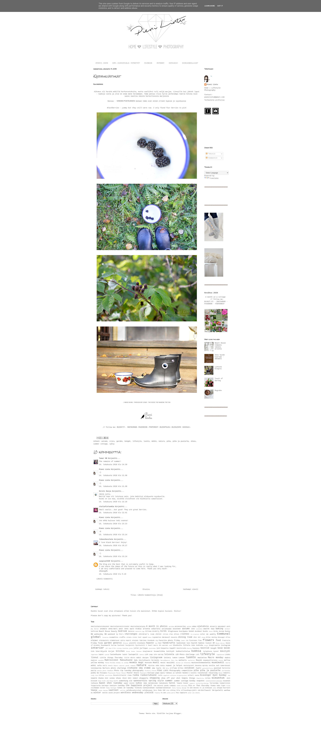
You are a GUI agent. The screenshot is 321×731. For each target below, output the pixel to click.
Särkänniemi (153, 683)
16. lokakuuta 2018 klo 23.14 (113, 556)
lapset (101, 654)
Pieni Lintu (104, 469)
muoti (156, 662)
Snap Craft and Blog (105, 681)
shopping (155, 678)
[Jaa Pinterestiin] (107, 438)
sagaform (166, 675)
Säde (145, 683)
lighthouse (220, 654)
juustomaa (152, 648)
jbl (107, 648)
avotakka (199, 629)
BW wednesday (97, 634)
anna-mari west (115, 629)
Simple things (188, 678)
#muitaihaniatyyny (137, 626)
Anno (126, 629)
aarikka (171, 626)
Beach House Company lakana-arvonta (220, 346)
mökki (154, 441)
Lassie (107, 654)
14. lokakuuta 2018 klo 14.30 (113, 465)
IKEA (193, 645)
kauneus (195, 648)
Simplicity (200, 678)
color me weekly (208, 634)
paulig (93, 670)
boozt (211, 631)
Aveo (193, 629)
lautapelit (133, 654)
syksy (111, 444)
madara (227, 658)
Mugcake (218, 390)
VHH (164, 690)
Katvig (189, 648)
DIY (199, 637)
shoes (193, 441)
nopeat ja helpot (174, 665)
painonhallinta (207, 668)
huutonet (121, 645)
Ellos (228, 637)
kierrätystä (101, 651)
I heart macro (152, 645)
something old (125, 681)
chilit (158, 634)
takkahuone (163, 683)
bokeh (191, 631)
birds (163, 631)
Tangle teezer (182, 683)
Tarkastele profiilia (214, 100)
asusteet (177, 629)
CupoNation (156, 637)
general (117, 643)
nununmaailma (96, 668)
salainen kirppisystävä (178, 675)
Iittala (186, 645)
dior (195, 637)
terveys (105, 686)
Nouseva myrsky (201, 665)
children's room (146, 634)
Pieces (154, 670)
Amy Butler (95, 629)
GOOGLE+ (186, 427)
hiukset (209, 643)
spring (152, 681)
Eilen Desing (211, 637)
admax (194, 626)
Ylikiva (157, 693)
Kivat (128, 651)
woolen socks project (111, 693)
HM (214, 643)
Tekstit (211, 154)
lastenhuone (115, 654)
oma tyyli (156, 668)
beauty (114, 631)
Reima (220, 673)
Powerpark (143, 673)
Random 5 (185, 673)
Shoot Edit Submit (130, 678)
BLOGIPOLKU (165, 427)
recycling (213, 673)
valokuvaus (147, 690)
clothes (184, 634)
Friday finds (97, 643)
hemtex (201, 643)
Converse (105, 637)
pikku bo (95, 673)
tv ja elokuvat (206, 688)
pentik (99, 670)
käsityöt (225, 651)
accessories (180, 626)
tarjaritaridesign (202, 683)
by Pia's (120, 634)
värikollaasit (204, 690)
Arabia (138, 629)
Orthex (180, 668)
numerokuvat (225, 665)
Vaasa (94, 690)
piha (169, 441)
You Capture (181, 693)
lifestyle (137, 441)
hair (160, 643)
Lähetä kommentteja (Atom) (150, 595)
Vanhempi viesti (190, 589)
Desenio (174, 637)
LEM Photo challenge (185, 654)
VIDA (167, 690)
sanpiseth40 (104, 561)
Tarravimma (214, 683)
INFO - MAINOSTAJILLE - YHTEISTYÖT (126, 63)
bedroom (122, 631)
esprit (128, 640)
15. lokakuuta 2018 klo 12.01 (113, 513)
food (218, 640)
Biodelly (155, 631)
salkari (191, 675)
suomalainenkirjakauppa (214, 681)
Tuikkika (138, 688)
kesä (220, 648)
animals (103, 629)
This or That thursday (198, 686)
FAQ (156, 640)
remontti (226, 673)
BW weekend (110, 634)
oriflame (173, 668)
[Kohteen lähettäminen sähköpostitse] (98, 438)
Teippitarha (96, 686)
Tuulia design (181, 688)
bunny (227, 631)
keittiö (204, 648)
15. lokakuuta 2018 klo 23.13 (113, 524)
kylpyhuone (207, 651)
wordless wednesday (132, 693)
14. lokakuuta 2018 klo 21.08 (113, 475)
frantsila (226, 640)
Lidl (197, 654)
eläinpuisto (104, 640)
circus (165, 634)
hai (156, 643)
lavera (141, 654)
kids (92, 651)
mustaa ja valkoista (183, 662)
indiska (199, 645)
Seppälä (94, 678)
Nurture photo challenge (114, 668)
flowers (208, 640)
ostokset (189, 668)
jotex (131, 648)
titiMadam (95, 688)
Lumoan (182, 658)
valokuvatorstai (133, 690)
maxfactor (191, 660)
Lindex (227, 654)
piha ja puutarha (181, 441)
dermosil (166, 637)
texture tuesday (117, 686)
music (163, 663)
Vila (178, 690)
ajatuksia (203, 626)
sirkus (207, 678)
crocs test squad (140, 637)
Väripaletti (217, 690)
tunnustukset (149, 688)
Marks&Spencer (165, 660)
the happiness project (139, 685)
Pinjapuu (103, 673)
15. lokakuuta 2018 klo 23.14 (113, 535)
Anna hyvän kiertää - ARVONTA (220, 357)
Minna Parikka (110, 662)
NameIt (110, 665)
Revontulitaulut (119, 675)
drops (203, 637)
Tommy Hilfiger (111, 688)
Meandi (199, 660)
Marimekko (155, 660)
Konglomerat (147, 651)
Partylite (226, 668)
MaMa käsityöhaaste (142, 660)
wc (92, 693)
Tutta (174, 688)
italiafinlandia (106, 507)
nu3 (217, 665)
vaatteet (114, 690)
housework (105, 645)
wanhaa (227, 690)
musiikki (171, 663)
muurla (228, 662)
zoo (193, 693)
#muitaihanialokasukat (100, 626)
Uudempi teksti (102, 589)
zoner (190, 693)
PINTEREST (160, 63)
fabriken (142, 640)
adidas (189, 626)
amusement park (224, 626)
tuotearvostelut (163, 688)
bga (143, 631)
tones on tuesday (125, 688)
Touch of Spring (219, 380)
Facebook (150, 640)
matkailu (183, 660)
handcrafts (169, 643)
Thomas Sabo (215, 686)
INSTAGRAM (173, 63)
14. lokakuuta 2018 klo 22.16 (113, 502)
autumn (104, 441)
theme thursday (182, 685)
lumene (174, 658)
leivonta (169, 654)
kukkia (196, 651)
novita (212, 665)
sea (229, 675)
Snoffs (116, 681)
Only (167, 668)
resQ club (94, 675)
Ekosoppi (221, 637)
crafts (122, 637)
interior (97, 648)
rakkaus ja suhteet (173, 673)
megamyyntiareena (210, 660)
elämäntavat (114, 640)
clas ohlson (174, 634)
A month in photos (157, 626)
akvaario (213, 626)
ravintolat (202, 673)
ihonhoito (177, 645)
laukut (124, 654)
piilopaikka (226, 670)
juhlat (136, 648)
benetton (138, 631)
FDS (187, 640)
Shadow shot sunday (106, 678)
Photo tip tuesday (122, 670)
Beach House (104, 631)
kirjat (111, 651)
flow (200, 640)
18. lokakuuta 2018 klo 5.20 (112, 574)
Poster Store (133, 673)
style (160, 681)
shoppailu (143, 678)
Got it (220, 6)
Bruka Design (219, 631)
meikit (221, 660)
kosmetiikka (159, 651)
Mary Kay (174, 660)
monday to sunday (122, 662)
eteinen (135, 640)
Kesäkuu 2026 (211, 293)
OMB (164, 668)
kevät (227, 648)
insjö (206, 645)
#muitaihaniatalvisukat (120, 626)
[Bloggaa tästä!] (100, 438)
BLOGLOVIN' (176, 427)
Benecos (131, 631)
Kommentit (212, 158)
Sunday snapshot (197, 681)
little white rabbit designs (136, 658)
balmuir (227, 629)
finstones (193, 640)
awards (206, 629)
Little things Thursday (111, 658)
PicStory (148, 670)
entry (123, 640)
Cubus (149, 637)
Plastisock (111, 673)
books (205, 631)
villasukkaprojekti (189, 690)
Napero (116, 665)
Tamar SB (103, 458)
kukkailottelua (183, 651)
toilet (102, 688)
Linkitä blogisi (218, 368)
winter (97, 693)
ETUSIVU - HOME (102, 63)
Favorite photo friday (169, 640)
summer (169, 681)
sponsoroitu (140, 681)
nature (162, 441)
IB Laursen (163, 645)
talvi (172, 683)
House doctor (220, 643)
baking (219, 629)
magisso (94, 660)
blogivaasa (173, 631)
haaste (150, 643)
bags (212, 629)
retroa (101, 675)
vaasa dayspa (103, 690)
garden (119, 441)
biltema (148, 631)
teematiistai (225, 683)
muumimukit (218, 662)
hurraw (113, 645)
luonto (147, 441)
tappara (192, 683)
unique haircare (223, 688)
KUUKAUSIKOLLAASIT (190, 63)
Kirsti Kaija (105, 491)
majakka (101, 660)
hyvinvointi (140, 645)
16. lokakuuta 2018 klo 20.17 (113, 545)
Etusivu (146, 589)
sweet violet (129, 683)
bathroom (94, 631)
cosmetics (113, 637)
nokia (162, 665)
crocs (111, 441)
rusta (160, 675)
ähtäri (197, 693)
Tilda (228, 685)
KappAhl (173, 648)
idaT (170, 645)
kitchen (120, 651)
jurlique (144, 648)
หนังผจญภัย (103, 571)
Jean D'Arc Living (115, 648)
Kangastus (165, 648)
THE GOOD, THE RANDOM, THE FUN (159, 402)
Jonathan (125, 648)
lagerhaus (94, 654)
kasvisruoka (181, 648)
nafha (99, 665)
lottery (167, 658)
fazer (183, 640)
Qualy (162, 673)
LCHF (146, 654)
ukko (214, 688)
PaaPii (198, 668)
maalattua (202, 658)
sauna (197, 675)
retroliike (108, 675)
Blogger (177, 713)
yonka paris (171, 693)
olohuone (132, 668)
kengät (128, 441)
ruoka (136, 675)
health (194, 643)
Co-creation (195, 634)
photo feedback (108, 670)
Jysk (158, 648)
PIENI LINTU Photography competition (175, 670)
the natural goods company (165, 686)
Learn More (209, 6)
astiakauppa (166, 629)
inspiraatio (214, 645)
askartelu (155, 629)
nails (105, 665)
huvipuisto (130, 645)
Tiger (223, 686)
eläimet (94, 640)
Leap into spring (156, 654)
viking (172, 690)
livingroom (156, 657)
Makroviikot (111, 660)
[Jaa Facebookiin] (105, 438)
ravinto (193, 673)
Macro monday (215, 657)
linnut (94, 657)
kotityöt (170, 651)
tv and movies (193, 688)
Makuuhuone (126, 660)
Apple (132, 629)
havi (188, 643)
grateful (132, 643)
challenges (131, 634)
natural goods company (127, 665)
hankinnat (181, 643)
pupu (157, 673)
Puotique (150, 673)
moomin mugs (136, 662)
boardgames (183, 631)
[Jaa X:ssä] (102, 438)
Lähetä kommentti (105, 579)
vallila (122, 690)
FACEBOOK (148, 63)
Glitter (125, 643)
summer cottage (100, 444)
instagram (225, 645)
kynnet (216, 651)
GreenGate (141, 643)
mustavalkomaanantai (201, 663)
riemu (129, 675)
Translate (213, 178)
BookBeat (198, 631)
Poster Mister (121, 673)
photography (138, 670)
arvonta (146, 629)
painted (217, 668)
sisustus (218, 677)
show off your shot (170, 678)
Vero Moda (157, 690)
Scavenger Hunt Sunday (213, 675)
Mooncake (148, 663)
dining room (185, 637)
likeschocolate (106, 539)
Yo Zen (163, 693)
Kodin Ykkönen (136, 651)
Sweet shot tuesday (110, 683)
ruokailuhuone (148, 675)
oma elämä (144, 668)
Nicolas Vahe (153, 665)
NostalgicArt (189, 665)
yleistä (149, 693)
